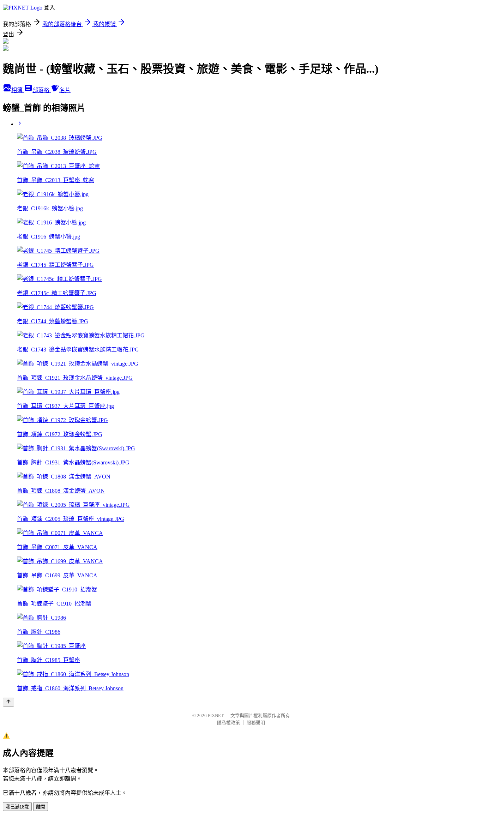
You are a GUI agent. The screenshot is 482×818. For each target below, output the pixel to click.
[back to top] (8, 702)
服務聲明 (256, 722)
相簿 (17, 90)
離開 (40, 807)
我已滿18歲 (17, 807)
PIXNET (216, 715)
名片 (65, 90)
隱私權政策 (228, 722)
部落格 (41, 90)
